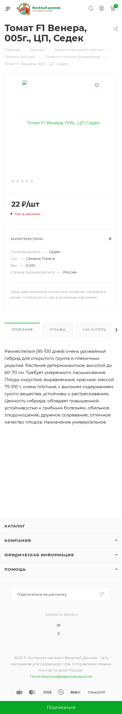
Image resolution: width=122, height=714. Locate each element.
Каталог (15, 526)
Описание (22, 330)
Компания (18, 540)
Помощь (15, 569)
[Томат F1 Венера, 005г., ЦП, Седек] (61, 122)
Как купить (94, 330)
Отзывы (58, 330)
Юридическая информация (39, 555)
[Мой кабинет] (101, 9)
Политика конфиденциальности (61, 676)
